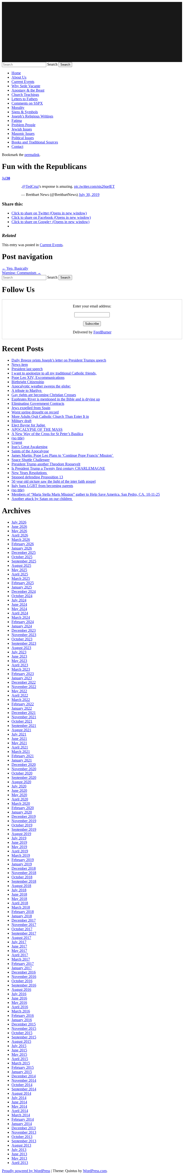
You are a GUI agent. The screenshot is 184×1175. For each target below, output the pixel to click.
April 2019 (20, 851)
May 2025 (19, 570)
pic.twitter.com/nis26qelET (94, 186)
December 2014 (24, 1076)
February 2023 (23, 674)
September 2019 (24, 829)
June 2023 (19, 656)
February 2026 (23, 544)
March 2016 (21, 1011)
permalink (32, 155)
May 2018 (19, 899)
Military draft (21, 421)
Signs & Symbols (25, 112)
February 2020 (23, 808)
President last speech (27, 369)
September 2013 (24, 1141)
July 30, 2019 (89, 195)
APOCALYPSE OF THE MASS (37, 429)
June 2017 (19, 946)
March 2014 (21, 1115)
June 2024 (19, 604)
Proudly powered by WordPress (26, 1171)
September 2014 (24, 1089)
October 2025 (22, 557)
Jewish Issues (22, 129)
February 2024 (23, 622)
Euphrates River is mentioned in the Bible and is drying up (56, 399)
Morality (18, 108)
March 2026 (21, 540)
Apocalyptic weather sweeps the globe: (41, 386)
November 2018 (24, 873)
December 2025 (24, 552)
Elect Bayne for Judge (29, 425)
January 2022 (22, 708)
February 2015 (23, 1067)
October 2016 (22, 981)
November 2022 (24, 687)
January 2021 (22, 760)
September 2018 (24, 881)
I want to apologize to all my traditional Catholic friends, (54, 373)
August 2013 (21, 1145)
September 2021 (24, 726)
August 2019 (21, 834)
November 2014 (24, 1080)
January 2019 (22, 864)
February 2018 (23, 912)
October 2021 (22, 721)
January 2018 (22, 916)
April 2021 (20, 747)
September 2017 (24, 933)
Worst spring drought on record (35, 412)
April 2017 (20, 955)
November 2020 (24, 769)
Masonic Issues (23, 133)
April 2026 (20, 535)
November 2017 (24, 925)
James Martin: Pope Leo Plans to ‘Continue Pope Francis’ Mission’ (63, 455)
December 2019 (24, 816)
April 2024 (20, 613)
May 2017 (19, 951)
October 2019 (22, 825)
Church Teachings (25, 95)
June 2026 (19, 527)
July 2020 (19, 786)
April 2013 (20, 1163)
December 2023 (24, 630)
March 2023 (21, 669)
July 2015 (19, 1046)
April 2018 (20, 903)
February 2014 (23, 1119)
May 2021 (19, 743)
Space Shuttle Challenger (31, 460)
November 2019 (24, 821)
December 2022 (24, 682)
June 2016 (19, 998)
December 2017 (24, 920)
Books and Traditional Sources (35, 142)
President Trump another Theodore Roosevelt (46, 464)
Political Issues (23, 138)
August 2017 (21, 938)
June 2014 (19, 1102)
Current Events (23, 82)
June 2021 (19, 739)
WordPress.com (95, 1171)
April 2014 (20, 1111)
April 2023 (20, 665)
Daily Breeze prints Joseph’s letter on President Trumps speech (59, 360)
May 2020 (19, 795)
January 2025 (22, 587)
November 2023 (24, 635)
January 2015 (22, 1072)
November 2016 (24, 977)
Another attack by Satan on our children (42, 499)
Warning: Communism (21, 273)
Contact (17, 146)
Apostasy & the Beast (28, 90)
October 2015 (22, 1033)
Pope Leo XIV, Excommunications (38, 377)
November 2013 (24, 1132)
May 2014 (19, 1106)
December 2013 (24, 1128)
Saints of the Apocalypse (30, 451)
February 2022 (23, 704)
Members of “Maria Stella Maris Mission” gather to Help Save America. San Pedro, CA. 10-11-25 (86, 494)
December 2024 (24, 591)
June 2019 (19, 842)
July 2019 (19, 838)
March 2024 (21, 617)
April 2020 (20, 799)
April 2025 (20, 574)
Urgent (17, 442)
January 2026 (22, 548)
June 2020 (19, 790)
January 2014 (22, 1124)
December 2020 (24, 764)
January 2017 (22, 968)
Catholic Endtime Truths (92, 32)
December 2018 (24, 868)
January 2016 (22, 1020)
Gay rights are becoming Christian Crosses (44, 395)
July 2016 (19, 994)
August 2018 (21, 886)
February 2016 (23, 1015)
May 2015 (19, 1054)
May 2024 (19, 609)
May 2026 (19, 531)
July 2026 (19, 522)
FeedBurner (102, 332)
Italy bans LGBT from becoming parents (42, 486)
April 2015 (20, 1059)
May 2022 (19, 691)
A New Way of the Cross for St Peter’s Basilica (47, 434)
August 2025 (21, 565)
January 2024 (22, 626)
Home (16, 73)
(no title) (18, 438)
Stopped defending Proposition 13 (37, 477)
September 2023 (24, 643)
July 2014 (19, 1098)
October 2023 (22, 639)
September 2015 (24, 1037)
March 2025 (21, 578)
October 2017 (22, 929)
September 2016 (24, 985)
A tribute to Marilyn (27, 390)
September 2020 (24, 777)
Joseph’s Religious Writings (32, 116)
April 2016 (20, 1007)
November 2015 (24, 1028)
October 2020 (22, 773)
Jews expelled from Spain (31, 408)
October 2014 (22, 1085)
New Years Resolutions (30, 473)
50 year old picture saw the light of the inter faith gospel (54, 481)
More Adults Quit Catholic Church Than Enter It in (50, 416)
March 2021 (21, 752)
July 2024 (19, 600)
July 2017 (19, 942)
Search (52, 64)
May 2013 (19, 1158)
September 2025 (24, 561)
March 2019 (21, 855)
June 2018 (19, 894)
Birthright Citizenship (28, 382)
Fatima (17, 121)
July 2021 (19, 734)
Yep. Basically (15, 268)
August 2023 (21, 648)
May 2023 (19, 661)
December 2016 (24, 972)
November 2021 (24, 717)
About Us (19, 77)
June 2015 (19, 1050)
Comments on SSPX (27, 103)
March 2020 (21, 803)
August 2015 (21, 1041)
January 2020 (22, 812)
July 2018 (19, 890)
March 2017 (21, 959)
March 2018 (21, 907)
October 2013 (22, 1137)
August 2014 (21, 1093)
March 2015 (21, 1063)
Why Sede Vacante (26, 86)
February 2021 (23, 756)
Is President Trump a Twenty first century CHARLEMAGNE (58, 468)
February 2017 (23, 964)
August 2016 (21, 990)
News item (20, 364)
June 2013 (19, 1154)
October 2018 (22, 877)
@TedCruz (30, 186)
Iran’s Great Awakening (29, 447)
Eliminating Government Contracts (38, 403)
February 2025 (23, 583)
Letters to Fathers (25, 99)
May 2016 (19, 1002)
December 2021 (24, 713)
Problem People (23, 125)
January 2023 (22, 678)
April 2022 (20, 695)
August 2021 (21, 730)
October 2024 (22, 596)
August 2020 (21, 782)
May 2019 (19, 847)
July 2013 (19, 1150)
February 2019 (23, 860)
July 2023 (19, 652)
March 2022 (21, 700)
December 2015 (24, 1024)
